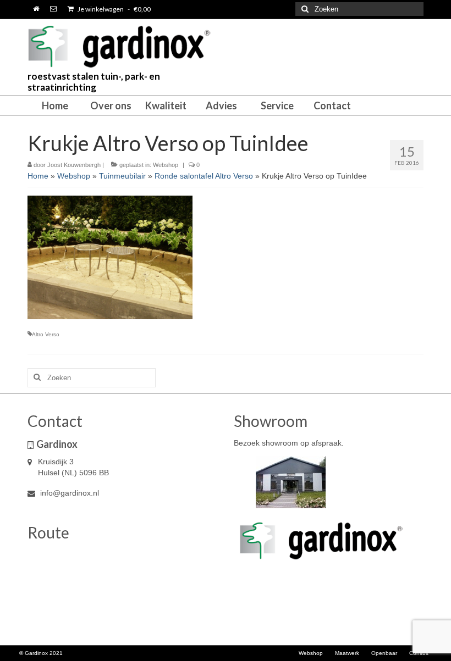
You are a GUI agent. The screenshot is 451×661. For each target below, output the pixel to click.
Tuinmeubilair (122, 175)
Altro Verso (45, 334)
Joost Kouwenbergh (74, 165)
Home (38, 175)
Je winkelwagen (113, 9)
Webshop (165, 165)
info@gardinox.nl (68, 492)
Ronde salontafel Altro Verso (204, 175)
